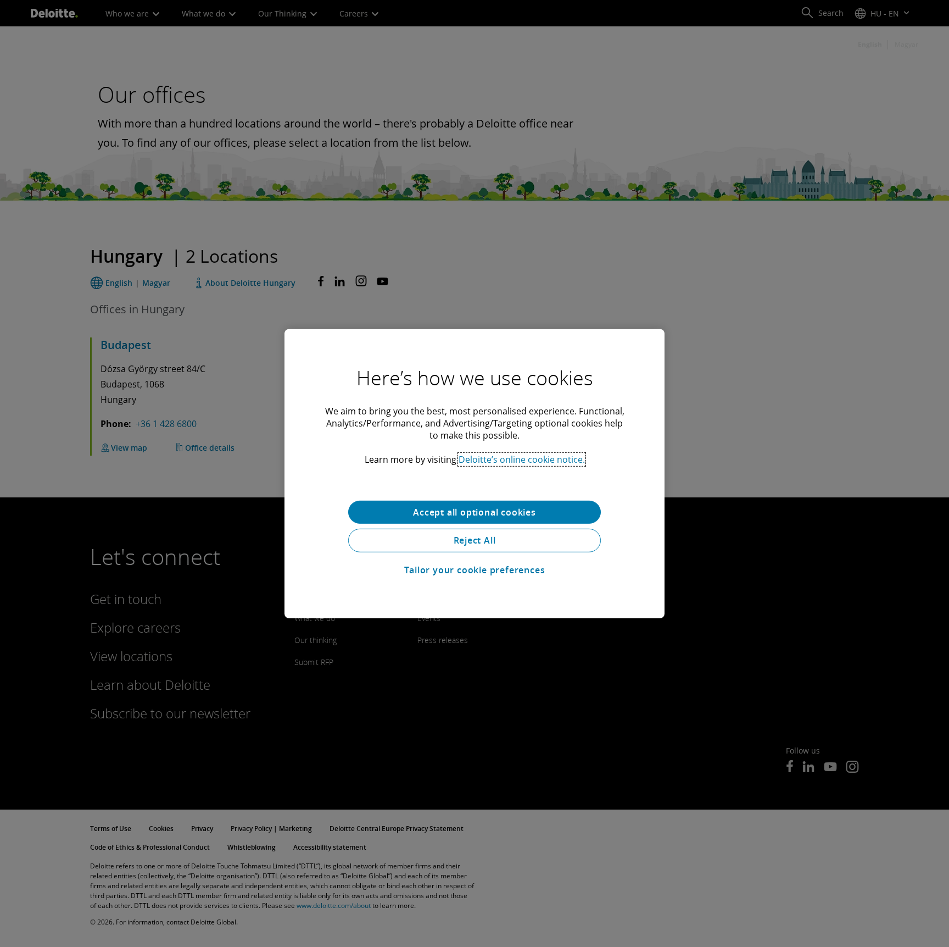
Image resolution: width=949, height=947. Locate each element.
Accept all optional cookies (474, 512)
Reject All (475, 540)
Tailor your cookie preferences (474, 570)
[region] (474, 473)
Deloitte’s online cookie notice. (522, 459)
